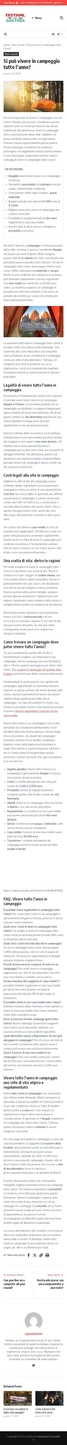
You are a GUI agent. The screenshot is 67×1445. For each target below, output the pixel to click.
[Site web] (33, 1365)
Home (7, 44)
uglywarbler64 (33, 1333)
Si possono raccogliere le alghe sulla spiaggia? (16, 1410)
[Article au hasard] (53, 34)
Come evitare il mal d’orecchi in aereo (45, 1410)
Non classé (18, 44)
